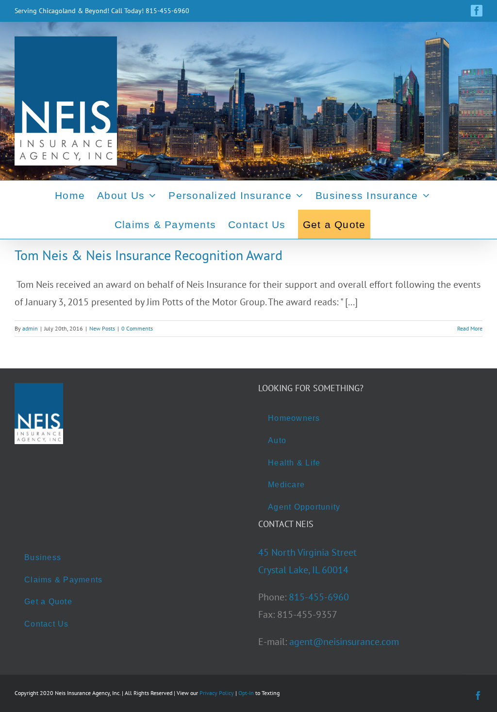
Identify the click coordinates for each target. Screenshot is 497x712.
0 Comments (137, 328)
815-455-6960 (319, 597)
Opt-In (246, 692)
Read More (469, 328)
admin (30, 328)
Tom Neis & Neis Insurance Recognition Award (148, 255)
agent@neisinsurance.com (344, 641)
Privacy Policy (216, 692)
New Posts (102, 328)
